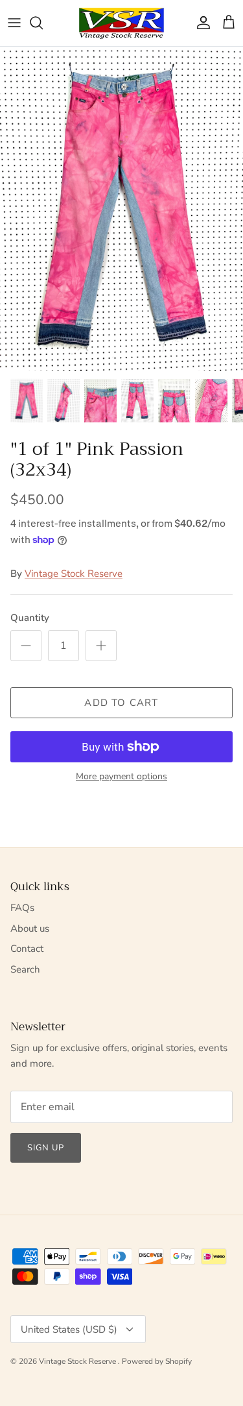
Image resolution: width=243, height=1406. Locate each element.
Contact (26, 948)
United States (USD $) (69, 1329)
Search (25, 969)
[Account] (200, 22)
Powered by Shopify (157, 1361)
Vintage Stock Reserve (73, 573)
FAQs (22, 907)
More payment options (121, 776)
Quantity (29, 617)
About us (29, 928)
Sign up (45, 1148)
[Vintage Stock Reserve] (121, 23)
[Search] (43, 22)
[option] (121, 209)
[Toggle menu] (14, 22)
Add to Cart (121, 702)
